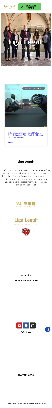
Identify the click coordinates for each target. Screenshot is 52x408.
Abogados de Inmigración (26, 302)
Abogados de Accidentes (14, 288)
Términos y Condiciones (26, 391)
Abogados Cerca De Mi (26, 280)
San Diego (42, 361)
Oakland (42, 354)
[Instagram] (33, 325)
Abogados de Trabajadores (36, 288)
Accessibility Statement (26, 397)
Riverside (9, 361)
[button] (47, 7)
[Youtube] (19, 325)
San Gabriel (19, 368)
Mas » (10, 142)
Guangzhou (11, 354)
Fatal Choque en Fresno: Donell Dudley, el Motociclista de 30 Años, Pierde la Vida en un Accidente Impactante (25, 135)
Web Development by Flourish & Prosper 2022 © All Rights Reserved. (26, 403)
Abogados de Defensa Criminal (26, 295)
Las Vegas (27, 354)
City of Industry (13, 347)
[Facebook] (26, 325)
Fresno (42, 347)
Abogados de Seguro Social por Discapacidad (26, 309)
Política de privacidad (26, 394)
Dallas (29, 347)
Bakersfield (18, 340)
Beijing (33, 340)
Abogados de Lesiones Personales (26, 316)
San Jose (35, 368)
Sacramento (25, 361)
